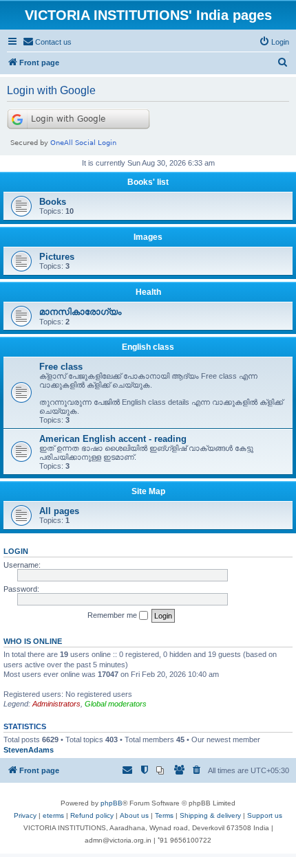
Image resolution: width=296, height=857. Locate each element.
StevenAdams (28, 750)
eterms (53, 815)
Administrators (56, 704)
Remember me (113, 615)
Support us (264, 815)
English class (148, 347)
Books (52, 202)
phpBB (112, 803)
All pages (59, 511)
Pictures (56, 257)
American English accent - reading (113, 439)
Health (148, 292)
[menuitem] (47, 42)
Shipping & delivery (210, 815)
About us (134, 815)
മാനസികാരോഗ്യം (80, 312)
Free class (61, 366)
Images (148, 237)
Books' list (148, 182)
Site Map (148, 491)
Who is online (32, 641)
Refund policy (92, 815)
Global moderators (116, 704)
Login (15, 551)
